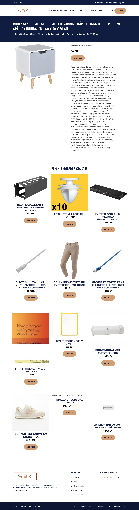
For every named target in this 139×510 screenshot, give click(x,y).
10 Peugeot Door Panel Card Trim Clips (69, 214)
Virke (83, 46)
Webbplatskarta (119, 506)
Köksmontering (79, 486)
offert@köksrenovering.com (115, 3)
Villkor (90, 506)
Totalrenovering (79, 494)
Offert (120, 11)
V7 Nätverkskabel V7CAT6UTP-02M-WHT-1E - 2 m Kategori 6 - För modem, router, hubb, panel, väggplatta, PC (31, 285)
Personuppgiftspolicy (103, 506)
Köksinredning (78, 490)
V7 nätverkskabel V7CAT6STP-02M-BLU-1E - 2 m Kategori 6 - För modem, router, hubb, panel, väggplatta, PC (108, 285)
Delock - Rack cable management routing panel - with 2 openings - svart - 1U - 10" (31, 207)
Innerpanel (90, 46)
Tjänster (76, 477)
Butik (110, 11)
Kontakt (84, 506)
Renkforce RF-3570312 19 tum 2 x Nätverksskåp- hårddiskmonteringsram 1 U (108, 217)
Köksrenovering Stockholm (62, 11)
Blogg (102, 11)
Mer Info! (78, 58)
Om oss (93, 11)
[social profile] (20, 3)
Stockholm (100, 3)
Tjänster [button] (82, 11)
